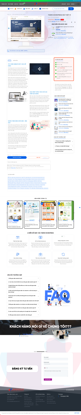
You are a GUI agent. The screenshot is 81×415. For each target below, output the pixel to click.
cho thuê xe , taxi (11, 179)
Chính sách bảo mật (28, 399)
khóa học (25, 181)
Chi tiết (10, 220)
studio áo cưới (31, 184)
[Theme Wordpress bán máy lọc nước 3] (32, 210)
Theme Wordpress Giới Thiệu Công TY (18, 14)
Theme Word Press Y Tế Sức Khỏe (26, 186)
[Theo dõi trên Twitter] (71, 390)
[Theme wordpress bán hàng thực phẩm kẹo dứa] (66, 210)
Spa (27, 184)
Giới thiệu (26, 396)
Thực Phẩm (40, 186)
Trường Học (22, 188)
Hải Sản (16, 181)
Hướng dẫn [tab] (15, 60)
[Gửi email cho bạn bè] (55, 17)
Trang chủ (4, 4)
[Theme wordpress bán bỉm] (15, 210)
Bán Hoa (9, 177)
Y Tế (30, 188)
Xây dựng (27, 188)
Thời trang (35, 186)
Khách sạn (21, 181)
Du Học (36, 179)
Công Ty (36, 8)
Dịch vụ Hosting (50, 399)
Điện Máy (33, 188)
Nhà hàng (39, 181)
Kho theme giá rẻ (50, 396)
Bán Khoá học (19, 177)
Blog (68, 4)
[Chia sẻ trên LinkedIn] (58, 17)
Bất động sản (28, 177)
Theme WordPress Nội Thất (61, 38)
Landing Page (45, 8)
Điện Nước (46, 188)
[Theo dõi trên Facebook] (67, 390)
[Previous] (72, 22)
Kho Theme (10, 4)
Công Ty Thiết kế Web (26, 179)
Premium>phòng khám (12, 184)
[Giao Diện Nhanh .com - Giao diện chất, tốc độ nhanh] (40, 4)
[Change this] (79, 207)
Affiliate (64, 4)
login (54, 21)
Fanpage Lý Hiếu (65, 396)
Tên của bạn (46, 357)
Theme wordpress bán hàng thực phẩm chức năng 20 (48, 225)
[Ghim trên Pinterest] (56, 17)
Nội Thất (72, 38)
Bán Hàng (28, 8)
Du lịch (39, 179)
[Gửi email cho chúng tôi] (73, 390)
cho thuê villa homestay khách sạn (38, 177)
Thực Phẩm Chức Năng (12, 188)
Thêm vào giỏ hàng (17, 157)
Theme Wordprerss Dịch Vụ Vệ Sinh (14, 186)
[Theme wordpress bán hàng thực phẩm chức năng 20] (49, 210)
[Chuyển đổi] (72, 142)
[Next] (75, 22)
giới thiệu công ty (11, 181)
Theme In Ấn (42, 184)
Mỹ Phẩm (35, 181)
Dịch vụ (16, 4)
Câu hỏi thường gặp (39, 399)
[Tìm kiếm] (78, 4)
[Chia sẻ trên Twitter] (53, 17)
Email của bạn (46, 362)
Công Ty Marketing (18, 179)
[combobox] (45, 368)
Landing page (30, 181)
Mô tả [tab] (9, 60)
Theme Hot (19, 8)
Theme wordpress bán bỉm (14, 227)
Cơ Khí (33, 179)
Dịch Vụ (43, 179)
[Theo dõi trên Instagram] (69, 390)
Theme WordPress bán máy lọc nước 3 (31, 225)
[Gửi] (71, 8)
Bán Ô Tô (23, 177)
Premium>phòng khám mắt (21, 184)
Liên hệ (72, 4)
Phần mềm (22, 4)
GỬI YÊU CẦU (48, 379)
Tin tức (18, 188)
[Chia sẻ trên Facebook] (51, 17)
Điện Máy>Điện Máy (39, 188)
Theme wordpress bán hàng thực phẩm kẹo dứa (65, 225)
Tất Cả (11, 8)
